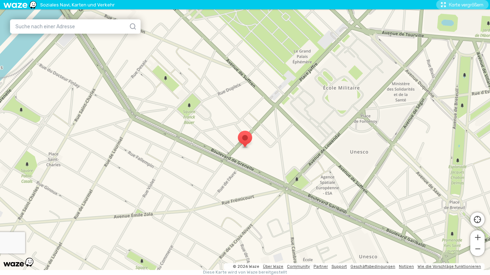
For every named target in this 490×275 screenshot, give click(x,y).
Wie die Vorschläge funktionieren (449, 266)
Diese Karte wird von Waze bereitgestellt (245, 272)
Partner (321, 266)
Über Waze (273, 266)
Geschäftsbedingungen (372, 266)
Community (298, 266)
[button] (477, 236)
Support (339, 266)
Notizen (406, 266)
